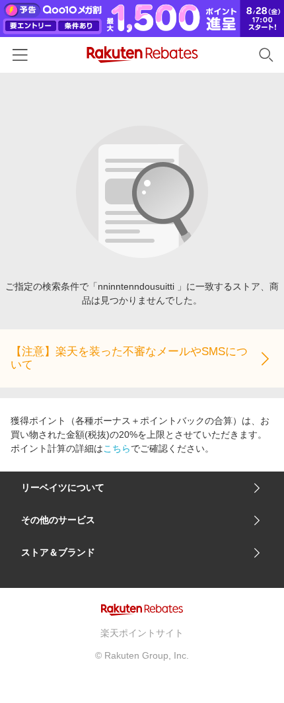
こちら (117, 448)
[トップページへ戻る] (142, 54)
